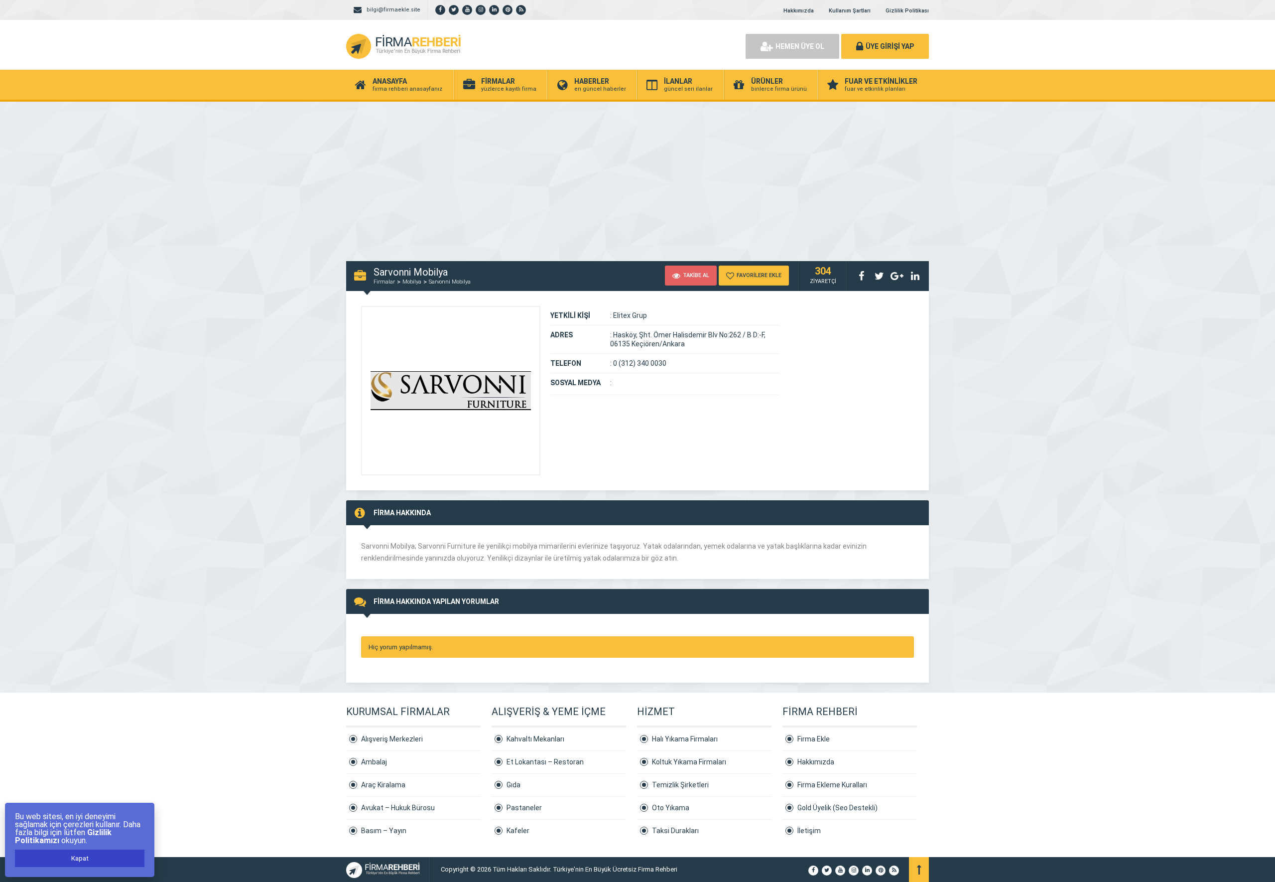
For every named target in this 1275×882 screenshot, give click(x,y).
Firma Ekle (813, 739)
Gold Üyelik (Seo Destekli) (837, 808)
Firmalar (384, 282)
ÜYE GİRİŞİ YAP (890, 46)
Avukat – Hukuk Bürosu (398, 808)
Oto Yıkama (670, 808)
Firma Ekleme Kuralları (832, 785)
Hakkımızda (798, 10)
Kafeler (518, 831)
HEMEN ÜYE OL (799, 46)
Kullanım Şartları (850, 10)
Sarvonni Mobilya (450, 282)
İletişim (809, 831)
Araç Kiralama (383, 785)
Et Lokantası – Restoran (545, 762)
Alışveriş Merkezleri (392, 739)
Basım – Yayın (383, 831)
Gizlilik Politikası (907, 10)
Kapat (80, 858)
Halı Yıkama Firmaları (685, 739)
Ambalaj (374, 762)
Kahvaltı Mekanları (535, 739)
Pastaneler (524, 808)
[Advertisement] (637, 176)
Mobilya (411, 282)
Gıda (513, 785)
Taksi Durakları (675, 831)
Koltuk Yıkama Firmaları (689, 762)
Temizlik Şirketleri (680, 785)
